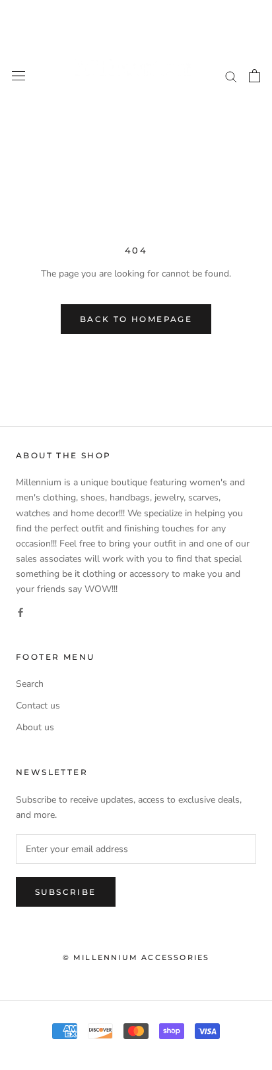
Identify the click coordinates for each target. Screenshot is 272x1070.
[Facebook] (20, 611)
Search (30, 684)
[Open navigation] (18, 76)
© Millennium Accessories (136, 957)
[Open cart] (254, 75)
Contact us (38, 705)
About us (35, 727)
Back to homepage (136, 319)
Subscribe (65, 892)
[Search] (231, 76)
